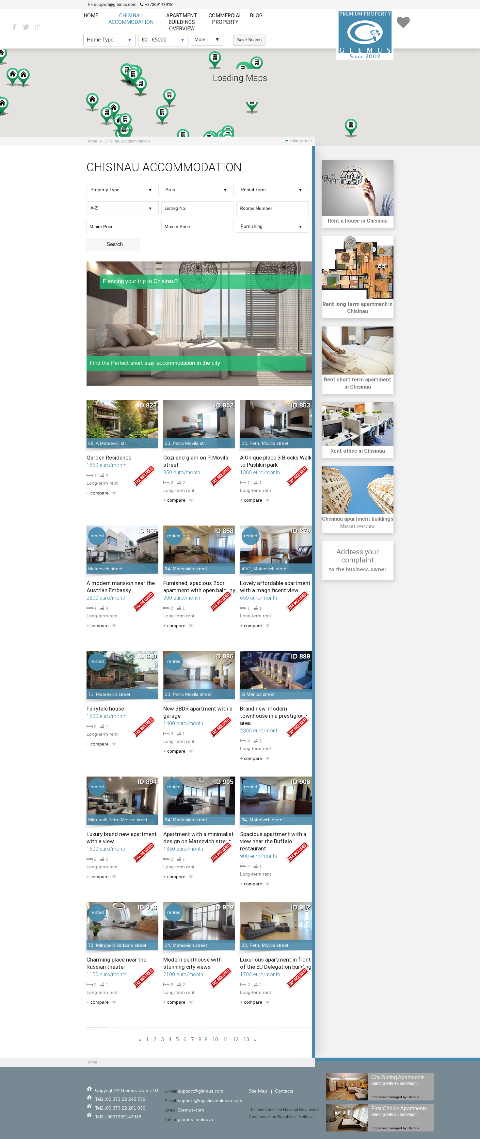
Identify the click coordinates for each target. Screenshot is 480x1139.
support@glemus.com (200, 1091)
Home (92, 1062)
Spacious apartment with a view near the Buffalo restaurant (273, 841)
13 (246, 1039)
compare (98, 492)
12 (236, 1039)
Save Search (249, 39)
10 (215, 1039)
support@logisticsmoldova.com (210, 1100)
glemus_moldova (195, 1119)
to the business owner (358, 569)
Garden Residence (109, 457)
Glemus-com (191, 1110)
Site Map (258, 1091)
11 (225, 1039)
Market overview (357, 526)
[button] (113, 111)
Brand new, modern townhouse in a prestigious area (273, 715)
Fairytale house (105, 708)
